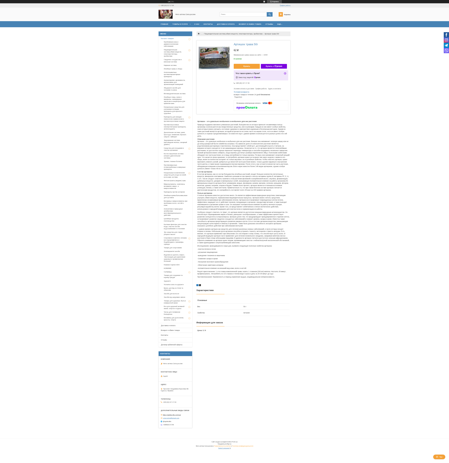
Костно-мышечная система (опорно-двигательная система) (173, 156)
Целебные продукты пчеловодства (171, 220)
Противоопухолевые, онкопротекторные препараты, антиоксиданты (175, 127)
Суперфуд (168, 272)
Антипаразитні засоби (172, 251)
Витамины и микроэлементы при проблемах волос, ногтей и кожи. (175, 203)
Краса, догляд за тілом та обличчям (173, 289)
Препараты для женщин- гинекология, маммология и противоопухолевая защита (174, 119)
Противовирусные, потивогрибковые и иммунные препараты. (174, 167)
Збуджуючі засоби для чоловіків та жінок (172, 89)
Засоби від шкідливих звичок (174, 297)
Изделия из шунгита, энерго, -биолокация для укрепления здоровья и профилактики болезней (174, 258)
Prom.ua (234, 442)
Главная (164, 24)
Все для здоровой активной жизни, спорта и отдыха (174, 307)
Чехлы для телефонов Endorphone (172, 313)
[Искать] (270, 14)
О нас (196, 24)
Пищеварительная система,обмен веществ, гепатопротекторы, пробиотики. (233, 34)
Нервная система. (170, 65)
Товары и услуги (180, 24)
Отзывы (269, 24)
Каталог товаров (167, 38)
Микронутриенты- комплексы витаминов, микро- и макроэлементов (174, 186)
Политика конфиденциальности (242, 446)
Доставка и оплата (226, 24)
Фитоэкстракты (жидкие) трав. (175, 180)
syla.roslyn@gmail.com (171, 418)
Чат (441, 457)
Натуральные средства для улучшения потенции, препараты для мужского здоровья (174, 110)
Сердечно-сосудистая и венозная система (173, 61)
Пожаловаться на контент (222, 446)
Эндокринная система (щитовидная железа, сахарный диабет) (175, 142)
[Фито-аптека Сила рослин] (166, 18)
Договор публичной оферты (171, 345)
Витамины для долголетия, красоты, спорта (174, 319)
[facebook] (197, 285)
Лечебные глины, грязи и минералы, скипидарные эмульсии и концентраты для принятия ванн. (174, 100)
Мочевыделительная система (174, 93)
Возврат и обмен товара (250, 24)
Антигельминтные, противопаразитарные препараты (172, 74)
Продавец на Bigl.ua (224, 444)
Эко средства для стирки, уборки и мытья (173, 233)
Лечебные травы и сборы (173, 69)
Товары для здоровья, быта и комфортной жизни (175, 302)
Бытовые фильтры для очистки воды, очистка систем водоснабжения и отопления (175, 227)
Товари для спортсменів (173, 248)
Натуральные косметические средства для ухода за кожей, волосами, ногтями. (175, 175)
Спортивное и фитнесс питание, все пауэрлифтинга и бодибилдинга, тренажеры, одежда (175, 241)
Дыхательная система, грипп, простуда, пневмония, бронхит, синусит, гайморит (175, 134)
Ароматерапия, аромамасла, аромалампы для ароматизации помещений (174, 82)
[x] (200, 285)
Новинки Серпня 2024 (171, 265)
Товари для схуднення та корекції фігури (173, 276)
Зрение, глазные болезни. (173, 161)
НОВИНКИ (167, 268)
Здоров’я (167, 281)
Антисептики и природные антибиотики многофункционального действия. (173, 212)
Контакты (208, 24)
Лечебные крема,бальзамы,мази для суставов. (175, 196)
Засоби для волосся (171, 294)
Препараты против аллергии (174, 192)
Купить (246, 66)
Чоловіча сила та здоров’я (174, 284)
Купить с (270, 66)
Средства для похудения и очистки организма (174, 149)
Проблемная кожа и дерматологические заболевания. (171, 44)
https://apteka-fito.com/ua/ (172, 415)
